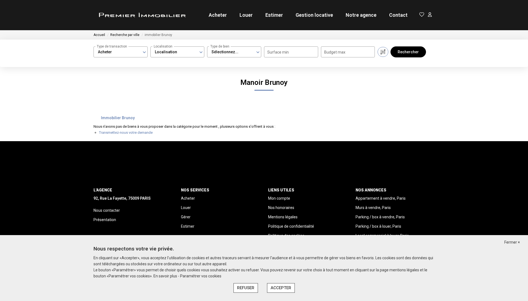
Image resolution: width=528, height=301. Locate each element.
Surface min (278, 52)
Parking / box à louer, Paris (378, 226)
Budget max (334, 52)
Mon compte (279, 198)
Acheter (218, 15)
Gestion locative (314, 15)
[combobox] (120, 52)
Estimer (274, 15)
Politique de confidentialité (291, 226)
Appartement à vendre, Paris (381, 198)
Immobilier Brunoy (118, 118)
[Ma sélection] (421, 15)
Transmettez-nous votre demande (126, 132)
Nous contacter (107, 210)
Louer (246, 15)
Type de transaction (112, 46)
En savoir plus (165, 276)
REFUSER (245, 287)
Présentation (105, 220)
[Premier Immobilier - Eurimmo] (142, 15)
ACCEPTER (281, 287)
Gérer (186, 217)
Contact (398, 15)
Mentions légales (283, 217)
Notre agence (361, 15)
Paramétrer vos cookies (200, 276)
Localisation (163, 46)
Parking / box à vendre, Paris (380, 217)
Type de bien (219, 46)
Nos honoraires (281, 207)
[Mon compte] (430, 15)
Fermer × (512, 242)
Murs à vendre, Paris (373, 207)
